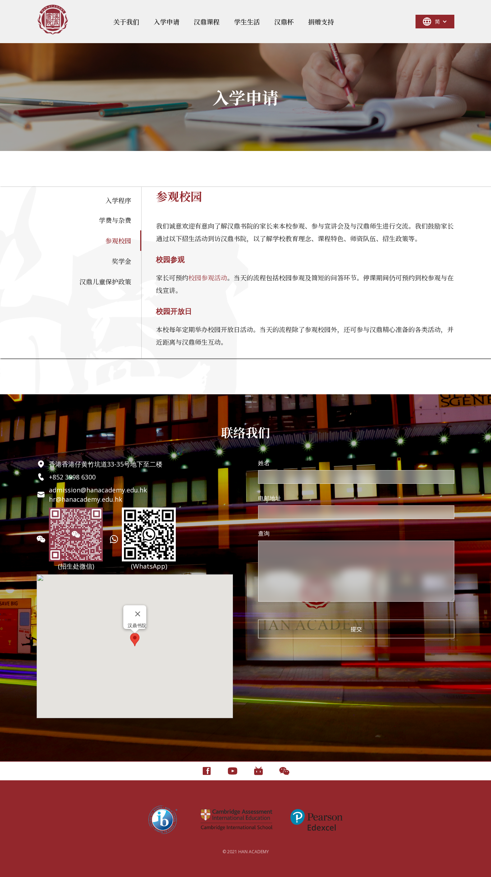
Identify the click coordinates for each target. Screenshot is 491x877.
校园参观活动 (207, 277)
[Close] (137, 614)
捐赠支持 (321, 21)
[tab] (89, 200)
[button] (126, 21)
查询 (264, 533)
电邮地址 (269, 498)
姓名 (264, 463)
